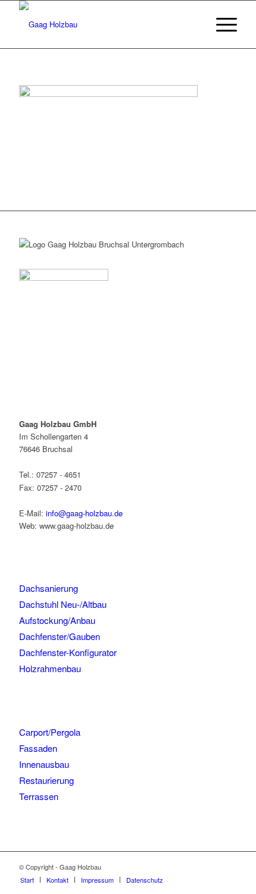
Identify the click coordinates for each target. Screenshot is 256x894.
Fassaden (38, 748)
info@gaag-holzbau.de (84, 513)
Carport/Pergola (49, 732)
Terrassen (38, 796)
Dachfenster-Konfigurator (68, 652)
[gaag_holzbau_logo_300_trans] (106, 24)
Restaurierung (46, 780)
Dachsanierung (48, 588)
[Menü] (220, 24)
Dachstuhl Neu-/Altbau (63, 604)
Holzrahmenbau (50, 668)
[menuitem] (220, 24)
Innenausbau (44, 764)
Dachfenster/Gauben (59, 636)
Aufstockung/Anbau (57, 620)
